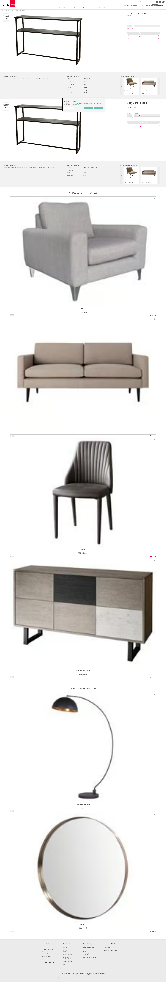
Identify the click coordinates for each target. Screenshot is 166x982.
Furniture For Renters (66, 953)
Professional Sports (66, 965)
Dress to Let (65, 948)
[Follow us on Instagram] (46, 962)
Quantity (128, 24)
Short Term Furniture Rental (67, 957)
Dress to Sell (65, 950)
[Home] (8, 3)
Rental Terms (154, 5)
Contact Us (44, 959)
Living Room (8, 10)
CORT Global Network (108, 946)
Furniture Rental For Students (68, 961)
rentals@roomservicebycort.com (47, 949)
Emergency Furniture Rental (67, 954)
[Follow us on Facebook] (42, 962)
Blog (84, 950)
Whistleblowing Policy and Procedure (89, 957)
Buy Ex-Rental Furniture (67, 960)
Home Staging (65, 947)
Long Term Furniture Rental (67, 955)
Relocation (64, 964)
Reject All (88, 107)
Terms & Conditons (70, 970)
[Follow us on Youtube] (50, 962)
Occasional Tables (15, 10)
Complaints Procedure (84, 970)
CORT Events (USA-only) (108, 948)
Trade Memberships (86, 953)
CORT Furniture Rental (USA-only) (110, 947)
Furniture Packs (65, 967)
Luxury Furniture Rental (67, 958)
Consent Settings (69, 107)
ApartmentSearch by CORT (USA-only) (111, 950)
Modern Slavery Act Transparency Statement (91, 955)
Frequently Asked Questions (46, 956)
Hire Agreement (44, 958)
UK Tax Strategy (86, 954)
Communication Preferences (94, 970)
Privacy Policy (77, 970)
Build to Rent (65, 951)
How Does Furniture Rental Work (88, 947)
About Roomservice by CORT (88, 946)
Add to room (136, 24)
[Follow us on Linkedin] (54, 962)
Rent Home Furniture (66, 946)
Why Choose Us (86, 948)
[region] (83, 105)
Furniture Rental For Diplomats (68, 963)
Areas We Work (85, 951)
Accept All (98, 107)
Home (3, 10)
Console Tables (22, 10)
